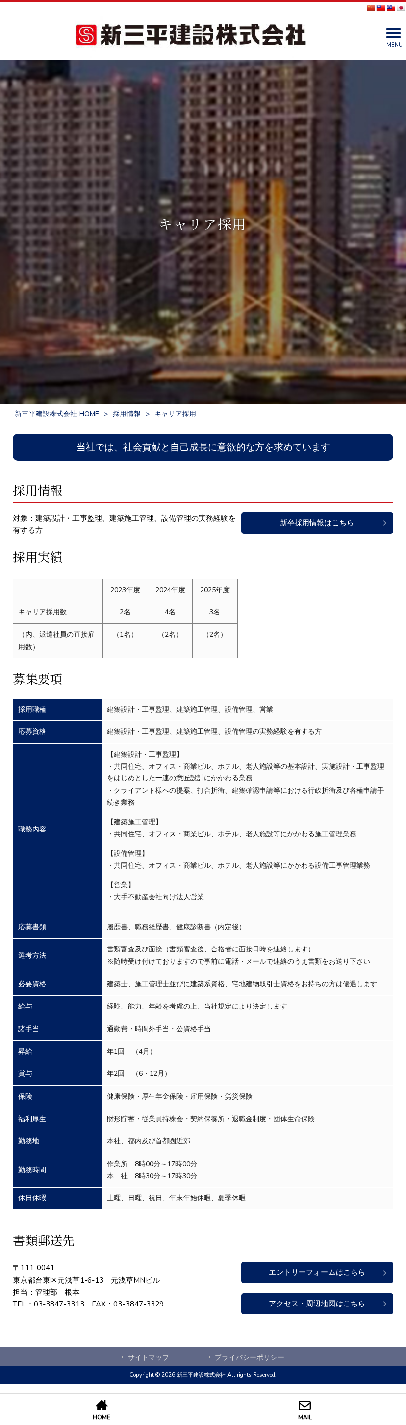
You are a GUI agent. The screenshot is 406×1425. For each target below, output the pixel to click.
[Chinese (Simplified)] (370, 8)
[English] (390, 8)
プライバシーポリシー (249, 1357)
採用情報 (127, 413)
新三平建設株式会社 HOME (57, 413)
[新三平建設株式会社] (190, 37)
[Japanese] (400, 8)
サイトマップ (148, 1357)
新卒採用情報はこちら (317, 523)
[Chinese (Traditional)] (380, 8)
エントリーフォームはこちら (317, 1272)
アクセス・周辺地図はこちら (317, 1303)
